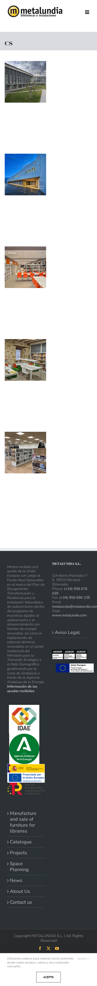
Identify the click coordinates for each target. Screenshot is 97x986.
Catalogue (21, 842)
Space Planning (19, 867)
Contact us (21, 902)
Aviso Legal (67, 632)
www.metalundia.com (69, 615)
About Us (20, 891)
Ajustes (82, 959)
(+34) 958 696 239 (74, 597)
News (16, 880)
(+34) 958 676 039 (69, 591)
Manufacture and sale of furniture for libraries (23, 822)
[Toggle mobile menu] (87, 12)
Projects (18, 853)
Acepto (48, 977)
